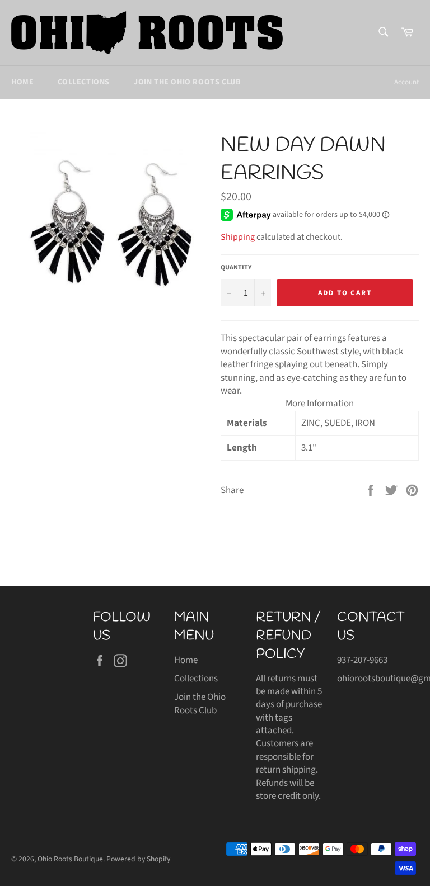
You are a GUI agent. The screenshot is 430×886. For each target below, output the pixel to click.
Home (22, 82)
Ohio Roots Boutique (70, 859)
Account (406, 82)
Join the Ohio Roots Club (187, 82)
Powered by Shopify (138, 859)
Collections (84, 82)
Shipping (238, 237)
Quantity (236, 267)
